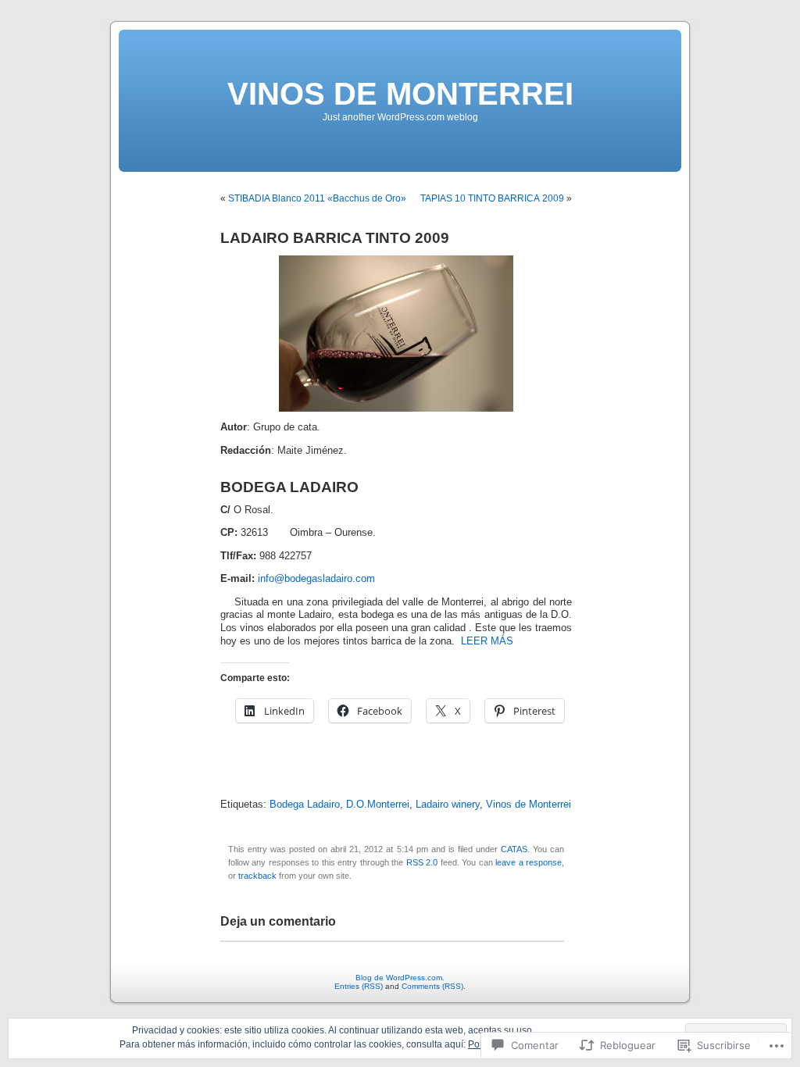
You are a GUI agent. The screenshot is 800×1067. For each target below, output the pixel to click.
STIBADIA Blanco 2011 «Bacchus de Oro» (317, 198)
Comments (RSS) (432, 986)
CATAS (514, 849)
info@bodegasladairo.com (316, 578)
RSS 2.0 (422, 862)
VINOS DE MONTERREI (400, 94)
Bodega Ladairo (305, 804)
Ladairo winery (448, 804)
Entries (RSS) (358, 986)
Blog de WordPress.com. (400, 977)
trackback (257, 875)
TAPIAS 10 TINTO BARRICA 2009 (492, 198)
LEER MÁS (487, 641)
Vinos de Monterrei (528, 804)
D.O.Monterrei (377, 804)
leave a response (528, 862)
